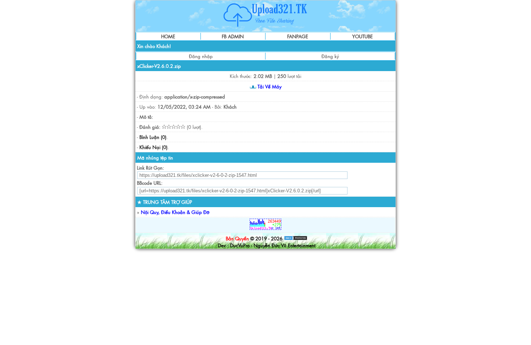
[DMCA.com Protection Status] (295, 238)
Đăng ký (330, 56)
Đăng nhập (201, 56)
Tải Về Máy (268, 86)
